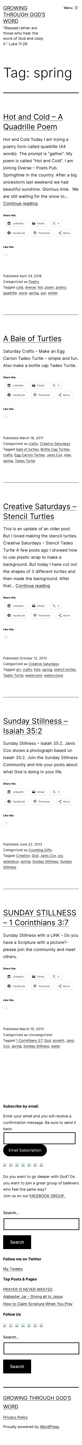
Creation (23, 855)
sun (43, 293)
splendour (11, 861)
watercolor (33, 675)
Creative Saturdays (55, 443)
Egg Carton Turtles (29, 455)
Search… (11, 1213)
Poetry (34, 281)
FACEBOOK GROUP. (47, 1196)
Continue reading (20, 203)
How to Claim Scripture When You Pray (38, 1304)
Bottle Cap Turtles (55, 449)
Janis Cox (54, 455)
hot (40, 287)
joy (60, 855)
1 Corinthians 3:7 (29, 1040)
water (55, 1046)
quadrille (10, 293)
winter (53, 293)
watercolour (53, 675)
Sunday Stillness (45, 861)
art (18, 669)
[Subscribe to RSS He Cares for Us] (30, 1165)
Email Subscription (25, 1150)
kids (67, 455)
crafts (33, 443)
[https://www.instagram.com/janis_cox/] (42, 1165)
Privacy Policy (15, 1417)
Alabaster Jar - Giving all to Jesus (33, 1296)
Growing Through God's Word (24, 14)
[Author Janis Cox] (5, 1165)
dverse (30, 287)
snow (23, 293)
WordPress (49, 1426)
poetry (61, 287)
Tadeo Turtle (25, 461)
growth (58, 1040)
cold (19, 287)
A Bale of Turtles (32, 338)
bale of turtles (27, 449)
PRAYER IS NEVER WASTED (28, 1289)
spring (34, 293)
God (35, 855)
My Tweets (13, 1269)
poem (49, 287)
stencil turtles (65, 669)
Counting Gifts (40, 850)
